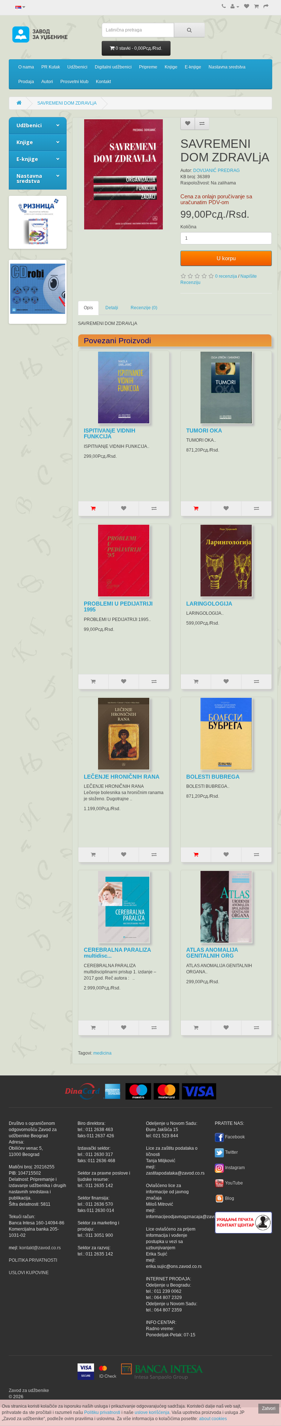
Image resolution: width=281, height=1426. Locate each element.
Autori (47, 81)
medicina (102, 1053)
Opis (88, 307)
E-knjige (193, 67)
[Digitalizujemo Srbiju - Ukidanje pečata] (243, 1221)
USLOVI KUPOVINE (29, 1272)
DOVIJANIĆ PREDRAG (216, 170)
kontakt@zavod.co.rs (40, 1247)
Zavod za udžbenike (29, 1390)
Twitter (231, 1152)
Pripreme (148, 67)
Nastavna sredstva (227, 67)
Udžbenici (77, 67)
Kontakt (103, 81)
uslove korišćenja (152, 1412)
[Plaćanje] (266, 6)
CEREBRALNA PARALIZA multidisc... (117, 953)
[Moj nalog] (235, 6)
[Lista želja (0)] (246, 6)
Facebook (235, 1136)
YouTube (234, 1183)
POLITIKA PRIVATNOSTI (33, 1260)
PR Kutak (50, 67)
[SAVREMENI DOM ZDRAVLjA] (123, 174)
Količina (188, 226)
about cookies (213, 1418)
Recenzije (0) (144, 307)
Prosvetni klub (74, 81)
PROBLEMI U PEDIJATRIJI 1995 (118, 606)
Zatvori (269, 1408)
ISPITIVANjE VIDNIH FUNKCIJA (109, 433)
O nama (26, 67)
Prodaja (26, 81)
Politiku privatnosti (102, 1412)
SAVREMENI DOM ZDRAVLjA (67, 103)
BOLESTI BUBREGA (213, 777)
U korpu (226, 258)
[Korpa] (256, 6)
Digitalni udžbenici (113, 67)
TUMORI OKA (204, 430)
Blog (229, 1198)
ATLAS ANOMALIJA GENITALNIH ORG (212, 953)
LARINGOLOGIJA (209, 603)
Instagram (235, 1167)
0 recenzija (226, 276)
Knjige (171, 67)
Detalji (111, 307)
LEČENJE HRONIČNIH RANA (122, 777)
